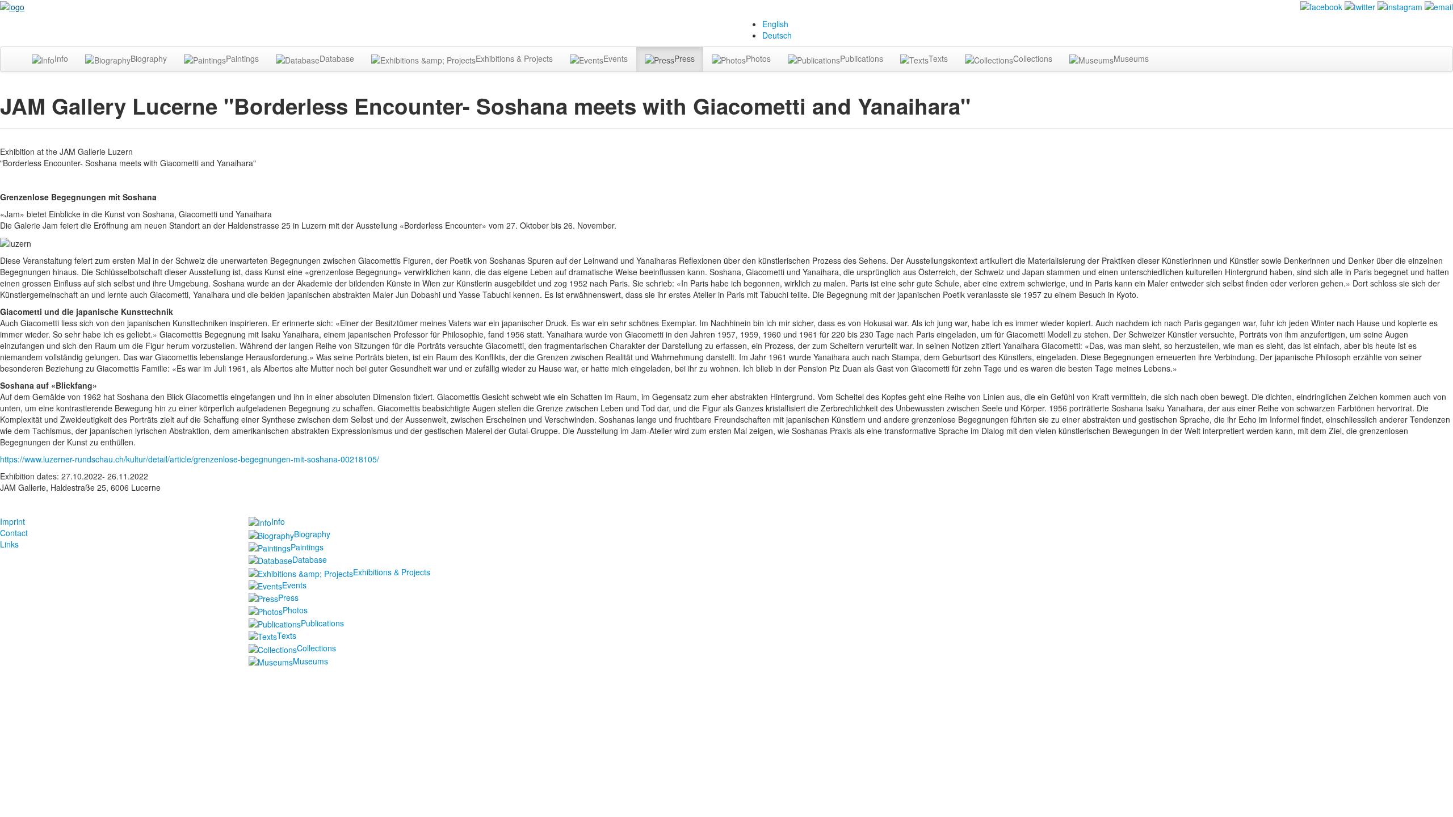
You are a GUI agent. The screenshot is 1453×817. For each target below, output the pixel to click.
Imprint (12, 521)
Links (9, 544)
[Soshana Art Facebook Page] (1321, 5)
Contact (14, 532)
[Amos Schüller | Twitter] (1360, 5)
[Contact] (1439, 5)
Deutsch (777, 35)
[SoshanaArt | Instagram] (1400, 5)
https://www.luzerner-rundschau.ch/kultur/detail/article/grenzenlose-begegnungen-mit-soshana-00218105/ (189, 459)
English (775, 24)
